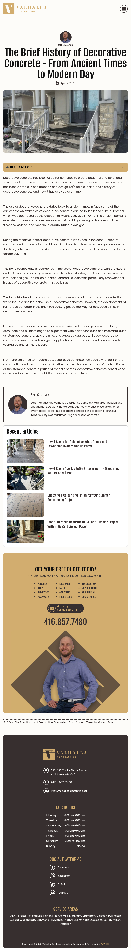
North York (82, 920)
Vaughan (65, 924)
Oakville (63, 916)
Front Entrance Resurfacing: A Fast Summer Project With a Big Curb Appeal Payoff (83, 524)
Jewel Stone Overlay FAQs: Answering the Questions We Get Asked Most (83, 470)
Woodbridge (27, 920)
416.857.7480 (65, 621)
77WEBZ (104, 944)
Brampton (88, 916)
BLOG (7, 722)
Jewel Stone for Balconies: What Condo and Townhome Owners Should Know (77, 443)
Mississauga (35, 916)
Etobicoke (96, 920)
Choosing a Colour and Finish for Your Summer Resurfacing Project (78, 497)
